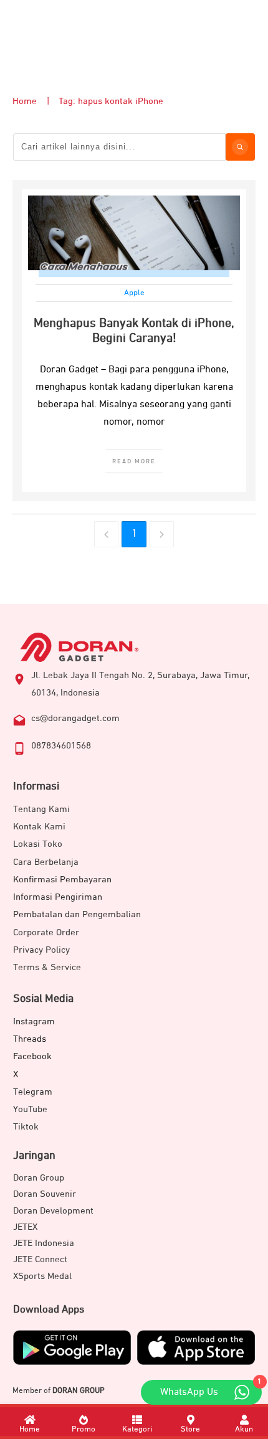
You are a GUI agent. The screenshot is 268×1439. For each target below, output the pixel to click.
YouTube (30, 1109)
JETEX (25, 1227)
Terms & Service (47, 967)
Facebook (32, 1056)
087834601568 (61, 745)
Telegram (32, 1092)
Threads (29, 1039)
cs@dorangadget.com (75, 718)
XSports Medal (42, 1276)
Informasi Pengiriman (57, 897)
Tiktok (26, 1126)
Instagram (34, 1021)
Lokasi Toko (37, 844)
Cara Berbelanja (46, 862)
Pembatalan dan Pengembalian (77, 914)
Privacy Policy (41, 950)
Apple (134, 293)
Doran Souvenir (44, 1194)
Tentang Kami (41, 809)
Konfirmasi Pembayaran (62, 879)
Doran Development (53, 1210)
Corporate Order (46, 932)
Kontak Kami (39, 826)
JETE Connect (40, 1259)
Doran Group (38, 1177)
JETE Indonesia (43, 1243)
